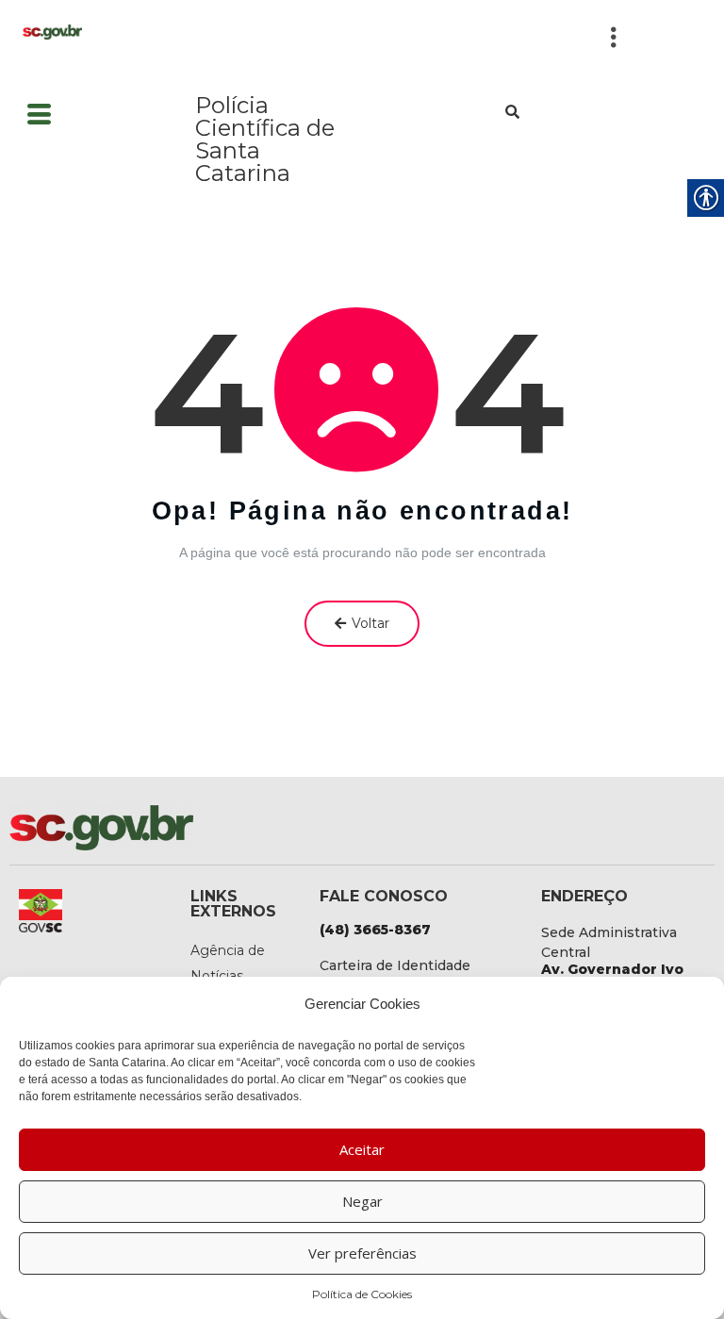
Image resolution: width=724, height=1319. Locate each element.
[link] (52, 31)
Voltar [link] (370, 623)
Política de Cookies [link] (362, 1294)
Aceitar (362, 1149)
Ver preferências (362, 1253)
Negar (362, 1201)
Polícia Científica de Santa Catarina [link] (265, 139)
